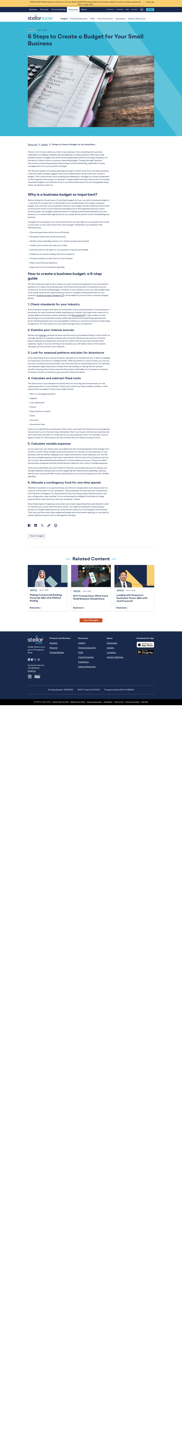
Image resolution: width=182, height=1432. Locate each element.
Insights (64, 19)
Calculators (120, 19)
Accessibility (108, 702)
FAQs (92, 19)
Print (55, 525)
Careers (110, 648)
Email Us (32, 671)
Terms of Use (119, 702)
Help (127, 9)
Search (142, 10)
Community (112, 643)
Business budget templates (49, 295)
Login (150, 9)
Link (48, 525)
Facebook (29, 525)
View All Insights (91, 620)
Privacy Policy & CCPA (60, 702)
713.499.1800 (33, 668)
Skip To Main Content (37, 5)
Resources (73, 9)
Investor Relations (115, 657)
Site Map (144, 702)
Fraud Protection (105, 19)
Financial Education (79, 19)
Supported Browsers (94, 702)
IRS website (77, 315)
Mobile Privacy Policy (78, 702)
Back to (37, 536)
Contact (134, 9)
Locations (119, 9)
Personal (44, 9)
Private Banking (58, 9)
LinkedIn (35, 525)
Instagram (38, 659)
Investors (110, 9)
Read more (35, 608)
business (43, 335)
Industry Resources (136, 19)
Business (33, 9)
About (84, 9)
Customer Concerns (132, 702)
